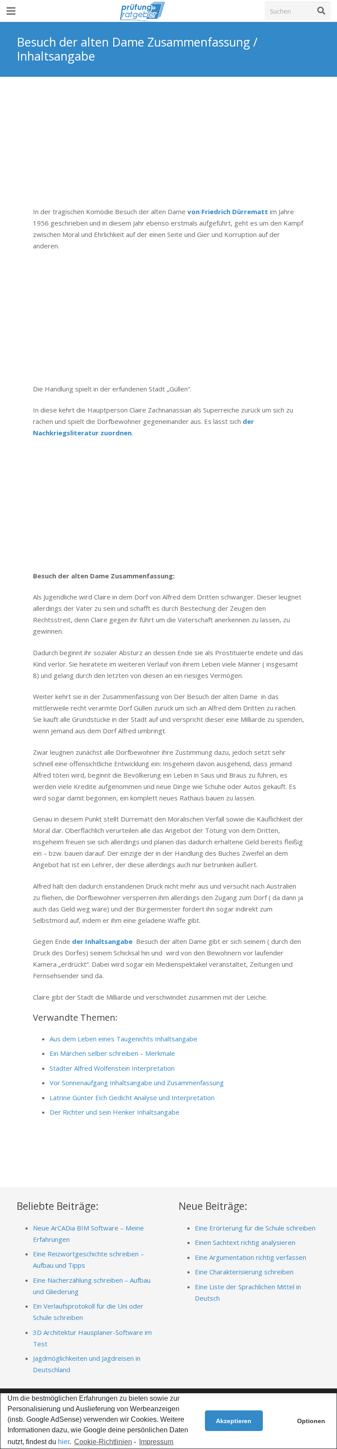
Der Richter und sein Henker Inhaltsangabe (114, 1112)
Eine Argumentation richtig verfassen (250, 1257)
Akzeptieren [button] (233, 1420)
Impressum (156, 1441)
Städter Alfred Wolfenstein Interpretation (112, 1068)
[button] (274, 1421)
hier (63, 1441)
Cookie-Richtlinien (103, 1441)
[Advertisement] (168, 148)
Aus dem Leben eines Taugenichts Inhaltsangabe (123, 1038)
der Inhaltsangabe (102, 941)
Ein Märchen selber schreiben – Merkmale (112, 1053)
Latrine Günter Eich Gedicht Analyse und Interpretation (132, 1097)
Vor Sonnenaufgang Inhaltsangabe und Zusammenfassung (137, 1082)
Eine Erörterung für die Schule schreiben (255, 1227)
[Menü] (11, 11)
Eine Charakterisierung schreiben (244, 1271)
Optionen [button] (311, 1420)
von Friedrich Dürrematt (227, 211)
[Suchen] (321, 11)
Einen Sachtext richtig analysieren (245, 1242)
